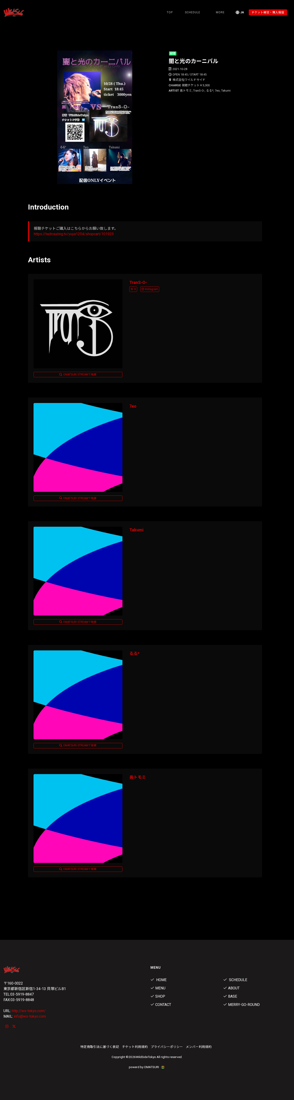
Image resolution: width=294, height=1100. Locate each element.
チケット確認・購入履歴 (268, 12)
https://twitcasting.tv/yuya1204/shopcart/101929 (74, 234)
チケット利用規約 (135, 1047)
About (234, 988)
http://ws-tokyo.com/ (29, 1011)
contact (163, 1004)
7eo (132, 406)
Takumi (136, 529)
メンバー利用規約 (199, 1047)
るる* (134, 653)
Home (161, 980)
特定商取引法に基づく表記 (99, 1047)
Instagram (151, 289)
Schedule (237, 980)
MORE (220, 12)
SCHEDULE (192, 12)
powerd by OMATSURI (144, 1067)
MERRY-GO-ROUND (244, 1004)
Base (232, 996)
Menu (160, 988)
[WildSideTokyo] (24, 12)
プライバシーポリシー (167, 1047)
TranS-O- (138, 282)
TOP (170, 12)
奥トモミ (137, 777)
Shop (160, 996)
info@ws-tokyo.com (30, 1016)
